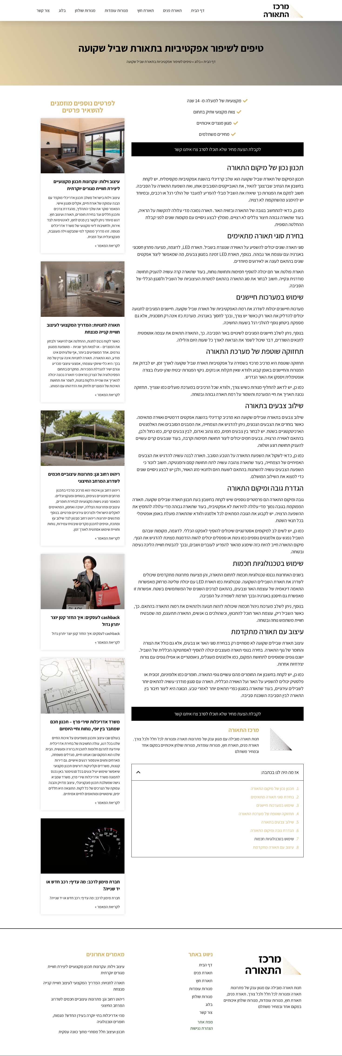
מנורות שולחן (85, 10)
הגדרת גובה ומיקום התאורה (272, 830)
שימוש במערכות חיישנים (275, 805)
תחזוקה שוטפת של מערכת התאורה (266, 813)
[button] (138, 772)
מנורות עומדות (116, 10)
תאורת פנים (172, 10)
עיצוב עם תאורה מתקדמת (273, 847)
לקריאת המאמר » (107, 245)
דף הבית (198, 10)
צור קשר (43, 10)
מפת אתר (205, 1022)
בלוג (62, 10)
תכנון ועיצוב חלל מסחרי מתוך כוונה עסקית (91, 1031)
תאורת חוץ (145, 10)
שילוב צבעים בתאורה (277, 822)
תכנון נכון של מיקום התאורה (272, 788)
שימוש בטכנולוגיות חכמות (274, 838)
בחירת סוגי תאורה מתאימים (272, 797)
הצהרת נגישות (201, 1028)
